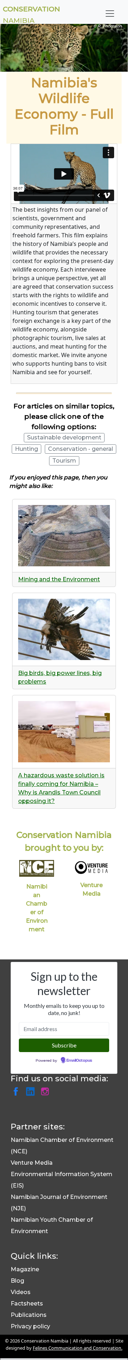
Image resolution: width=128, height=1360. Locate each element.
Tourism (64, 460)
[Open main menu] (109, 13)
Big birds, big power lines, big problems (60, 677)
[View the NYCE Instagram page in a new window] (46, 1092)
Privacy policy (30, 1326)
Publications (29, 1315)
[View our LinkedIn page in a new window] (32, 1092)
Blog (17, 1280)
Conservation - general (80, 448)
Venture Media (91, 889)
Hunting (26, 448)
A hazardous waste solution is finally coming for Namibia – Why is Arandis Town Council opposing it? (61, 788)
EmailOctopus (79, 1060)
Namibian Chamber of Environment (37, 908)
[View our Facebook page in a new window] (18, 1092)
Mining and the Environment (59, 579)
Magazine (25, 1269)
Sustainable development (64, 437)
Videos (21, 1292)
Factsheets (27, 1303)
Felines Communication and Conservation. (77, 1348)
